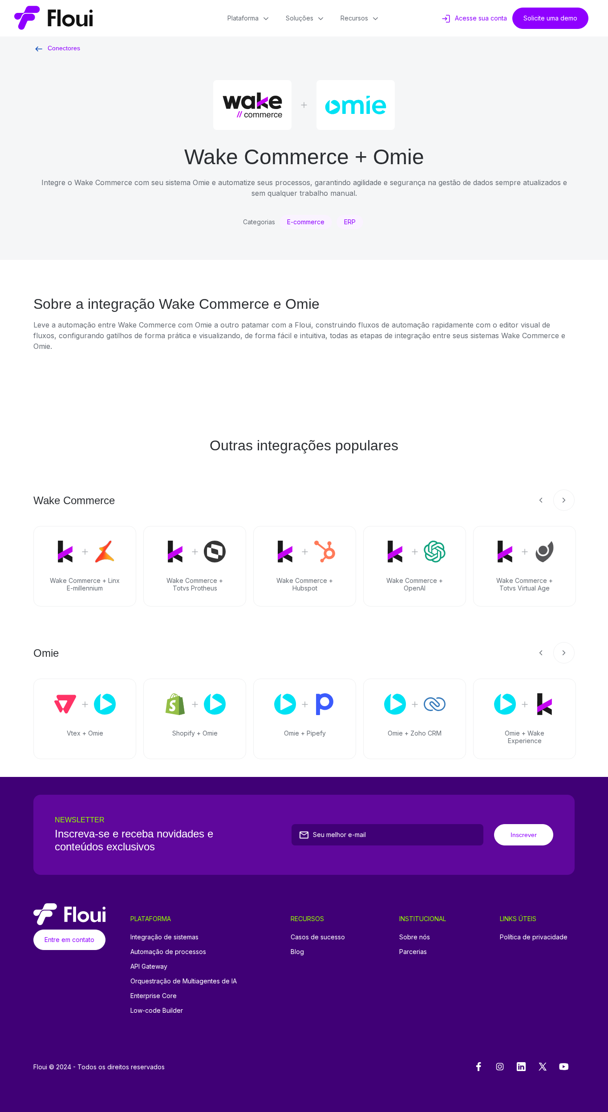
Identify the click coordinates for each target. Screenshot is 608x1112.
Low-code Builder (156, 1010)
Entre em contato (69, 939)
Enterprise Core (153, 995)
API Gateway (148, 966)
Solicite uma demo (550, 18)
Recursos (354, 18)
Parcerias (413, 951)
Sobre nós (414, 937)
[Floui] (53, 18)
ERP (350, 222)
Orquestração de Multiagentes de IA (183, 981)
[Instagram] (500, 1067)
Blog (297, 951)
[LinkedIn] (521, 1067)
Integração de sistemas (164, 937)
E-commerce (305, 222)
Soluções (299, 18)
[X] (542, 1067)
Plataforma (243, 18)
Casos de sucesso (318, 937)
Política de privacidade (533, 937)
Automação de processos (168, 951)
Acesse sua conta (481, 18)
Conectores (64, 48)
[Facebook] (478, 1067)
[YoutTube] (564, 1067)
